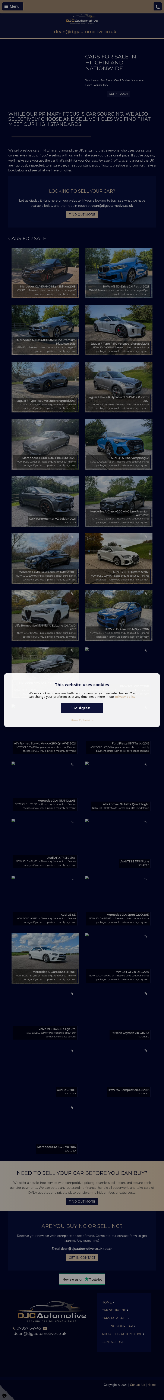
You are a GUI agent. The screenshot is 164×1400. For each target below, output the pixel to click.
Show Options (81, 720)
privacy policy (125, 696)
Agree (84, 707)
